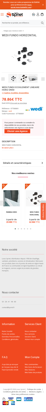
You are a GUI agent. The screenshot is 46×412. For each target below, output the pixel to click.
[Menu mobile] (3, 14)
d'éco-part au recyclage (18, 103)
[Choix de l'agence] (33, 15)
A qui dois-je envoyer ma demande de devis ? (19, 364)
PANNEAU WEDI (11, 212)
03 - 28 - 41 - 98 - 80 (9, 302)
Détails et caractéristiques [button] (17, 163)
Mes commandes (31, 364)
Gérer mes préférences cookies (23, 394)
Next (43, 79)
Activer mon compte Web (34, 339)
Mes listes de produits (33, 372)
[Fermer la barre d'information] (43, 5)
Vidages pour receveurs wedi (13, 31)
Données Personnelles (11, 336)
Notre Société (7, 331)
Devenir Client (30, 336)
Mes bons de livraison (33, 367)
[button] (15, 229)
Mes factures (30, 370)
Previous (3, 79)
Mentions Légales (35, 392)
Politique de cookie (34, 389)
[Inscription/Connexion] (38, 15)
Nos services (30, 334)
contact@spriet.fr (8, 307)
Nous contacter (31, 331)
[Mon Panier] (42, 15)
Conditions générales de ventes (14, 339)
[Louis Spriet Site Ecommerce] (16, 14)
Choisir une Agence (17, 131)
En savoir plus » (8, 148)
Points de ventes (8, 334)
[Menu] (3, 14)
